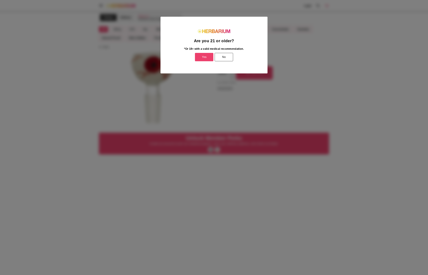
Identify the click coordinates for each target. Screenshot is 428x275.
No (224, 57)
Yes (204, 57)
